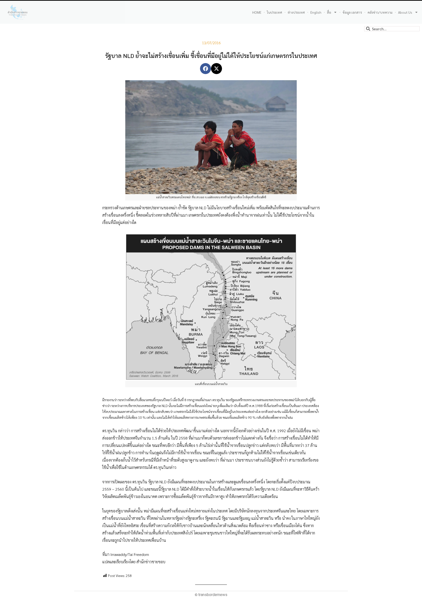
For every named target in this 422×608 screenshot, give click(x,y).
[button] (205, 68)
